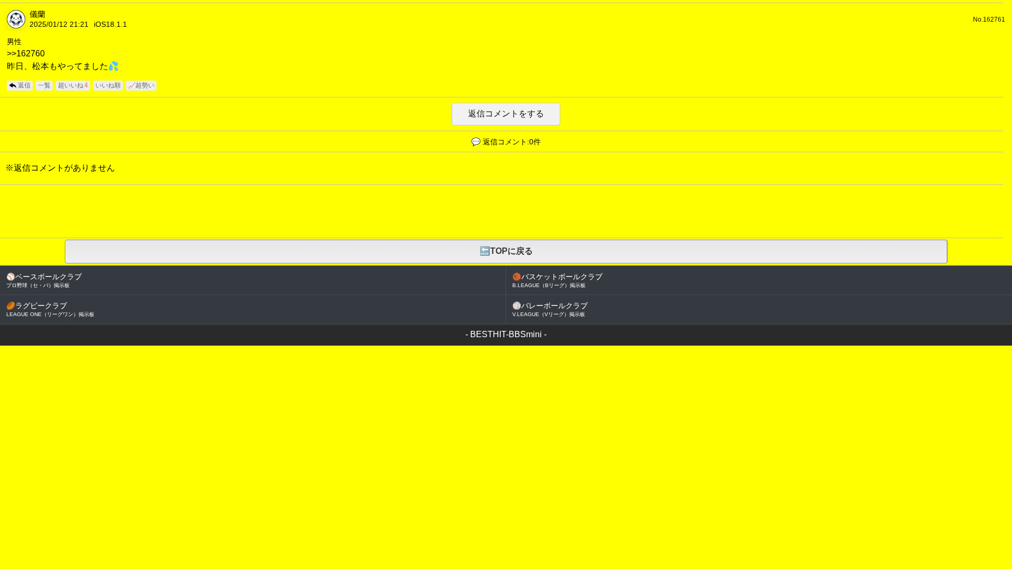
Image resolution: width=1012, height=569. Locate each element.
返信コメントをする (506, 113)
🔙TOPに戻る (506, 251)
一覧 (44, 85)
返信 (24, 85)
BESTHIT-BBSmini (506, 334)
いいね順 (108, 85)
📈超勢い (141, 85)
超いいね (73, 85)
